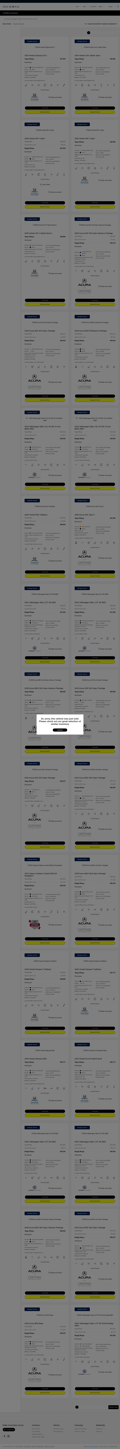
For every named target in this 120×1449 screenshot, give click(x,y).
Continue (60, 730)
